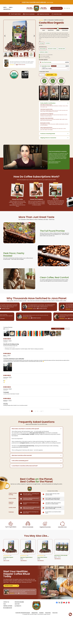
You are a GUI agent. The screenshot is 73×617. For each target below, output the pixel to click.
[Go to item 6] (35, 333)
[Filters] (66, 329)
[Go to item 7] (41, 333)
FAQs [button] (4, 603)
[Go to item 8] (47, 333)
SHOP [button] (4, 7)
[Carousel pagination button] (5, 54)
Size (39, 41)
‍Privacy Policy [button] (48, 612)
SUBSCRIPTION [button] (6, 9)
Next (34, 36)
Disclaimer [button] (41, 612)
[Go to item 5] (29, 333)
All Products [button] (18, 605)
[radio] (54, 62)
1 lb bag (41, 43)
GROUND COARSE (52, 48)
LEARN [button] (10, 7)
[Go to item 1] (6, 333)
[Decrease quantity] (43, 75)
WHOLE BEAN (43, 48)
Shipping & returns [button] (7, 605)
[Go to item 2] (12, 333)
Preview (4, 36)
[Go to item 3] (18, 333)
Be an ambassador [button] (7, 607)
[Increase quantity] (40, 75)
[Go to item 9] (52, 333)
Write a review (57, 328)
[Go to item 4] (23, 333)
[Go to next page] (43, 411)
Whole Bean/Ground (43, 46)
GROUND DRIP (61, 48)
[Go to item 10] (58, 333)
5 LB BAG (48, 43)
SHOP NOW (50, 2)
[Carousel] (19, 36)
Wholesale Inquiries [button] (19, 601)
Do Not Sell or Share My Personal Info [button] (23, 612)
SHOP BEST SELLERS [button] (9, 585)
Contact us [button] (6, 601)
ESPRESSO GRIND (44, 52)
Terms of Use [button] (54, 612)
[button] (54, 102)
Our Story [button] (17, 603)
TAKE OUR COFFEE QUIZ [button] (56, 8)
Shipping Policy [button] (35, 612)
